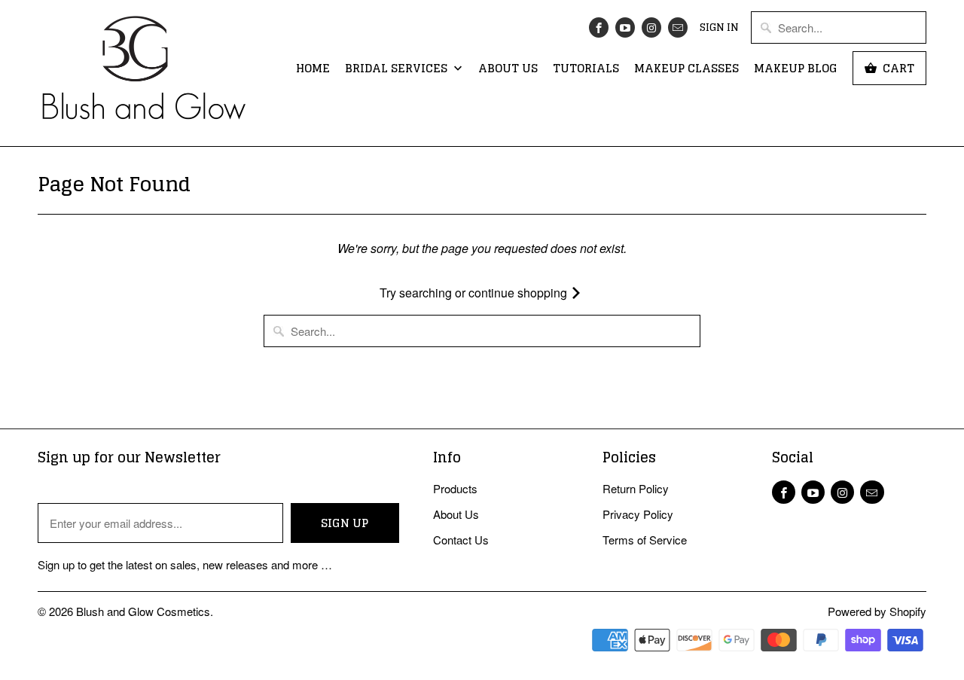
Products (455, 488)
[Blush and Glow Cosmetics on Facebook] (599, 27)
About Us (508, 69)
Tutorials (586, 69)
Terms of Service (644, 539)
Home (313, 69)
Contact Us (461, 539)
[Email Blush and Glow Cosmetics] (678, 27)
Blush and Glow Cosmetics (143, 611)
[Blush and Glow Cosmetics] (143, 73)
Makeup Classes (686, 69)
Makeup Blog (795, 69)
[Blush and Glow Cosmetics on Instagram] (651, 27)
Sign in (719, 28)
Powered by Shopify (877, 611)
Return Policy (635, 488)
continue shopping (519, 292)
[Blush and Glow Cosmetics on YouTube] (625, 27)
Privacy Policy (637, 514)
